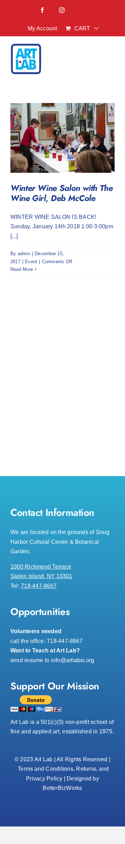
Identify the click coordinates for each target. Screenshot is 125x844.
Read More (21, 269)
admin (24, 253)
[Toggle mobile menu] (111, 61)
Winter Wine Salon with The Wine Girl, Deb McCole (61, 193)
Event (31, 261)
